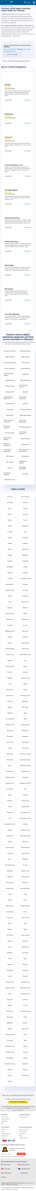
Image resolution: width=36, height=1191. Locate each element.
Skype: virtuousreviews (18, 1110)
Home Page (4, 1117)
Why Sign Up (4, 1135)
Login (2, 1131)
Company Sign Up (6, 1133)
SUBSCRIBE (21, 1154)
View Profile (8, 100)
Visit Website (27, 100)
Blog (2, 1123)
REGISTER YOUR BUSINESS (18, 1102)
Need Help (4, 1121)
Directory (3, 1129)
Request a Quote (23, 1129)
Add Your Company (12, 54)
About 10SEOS (5, 1119)
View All (4, 1177)
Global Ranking (23, 1117)
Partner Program (23, 1138)
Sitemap (15, 1189)
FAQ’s (20, 1135)
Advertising (22, 1133)
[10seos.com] (5, 2)
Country (3, 1138)
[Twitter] (11, 1141)
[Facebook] (9, 1141)
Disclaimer (9, 1189)
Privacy (4, 1189)
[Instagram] (14, 1141)
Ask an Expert (23, 1131)
